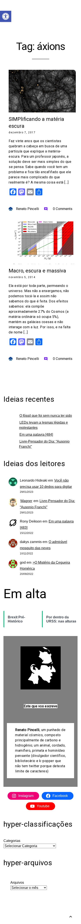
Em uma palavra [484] (36, 434)
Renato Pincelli (27, 209)
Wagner (26, 501)
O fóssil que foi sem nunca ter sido (45, 415)
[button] (5, 16)
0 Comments (58, 209)
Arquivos (17, 882)
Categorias (11, 841)
